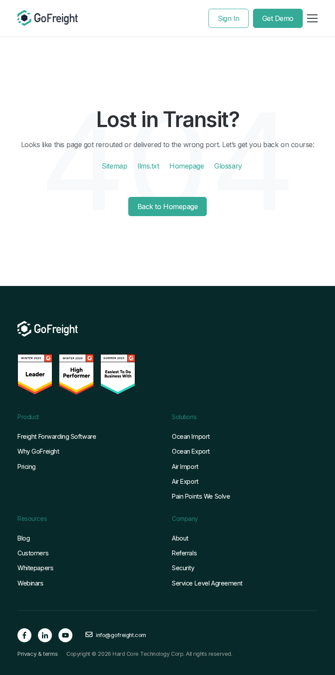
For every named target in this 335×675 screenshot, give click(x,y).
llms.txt (148, 166)
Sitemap (114, 166)
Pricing (26, 466)
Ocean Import (191, 436)
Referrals (184, 553)
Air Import (185, 466)
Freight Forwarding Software (56, 436)
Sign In (228, 18)
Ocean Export (191, 451)
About (180, 538)
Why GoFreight (38, 451)
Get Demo (278, 18)
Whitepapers (35, 568)
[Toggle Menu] (312, 18)
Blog (23, 538)
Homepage (186, 166)
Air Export (185, 481)
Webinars (30, 583)
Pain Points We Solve (201, 496)
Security (183, 568)
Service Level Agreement (207, 583)
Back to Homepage (167, 206)
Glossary (228, 166)
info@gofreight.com (121, 635)
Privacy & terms (37, 654)
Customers (32, 553)
